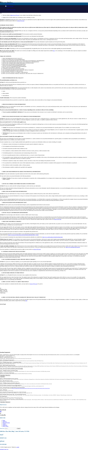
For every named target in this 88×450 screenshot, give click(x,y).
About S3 (5, 421)
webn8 (17, 447)
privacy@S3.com (57, 219)
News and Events (6, 422)
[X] (14, 3)
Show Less (8, 375)
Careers (4, 423)
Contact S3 (5, 425)
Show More (3, 375)
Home (4, 420)
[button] (4, 449)
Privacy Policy (6, 426)
